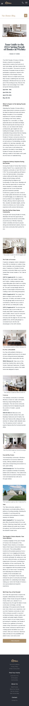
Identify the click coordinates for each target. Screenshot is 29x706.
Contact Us (14, 700)
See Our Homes (14, 691)
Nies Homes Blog (14, 693)
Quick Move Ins (14, 675)
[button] (25, 15)
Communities (14, 680)
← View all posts (14, 640)
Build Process (14, 687)
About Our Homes (14, 689)
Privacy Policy (14, 666)
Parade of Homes (15, 54)
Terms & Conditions (14, 664)
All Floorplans (14, 677)
